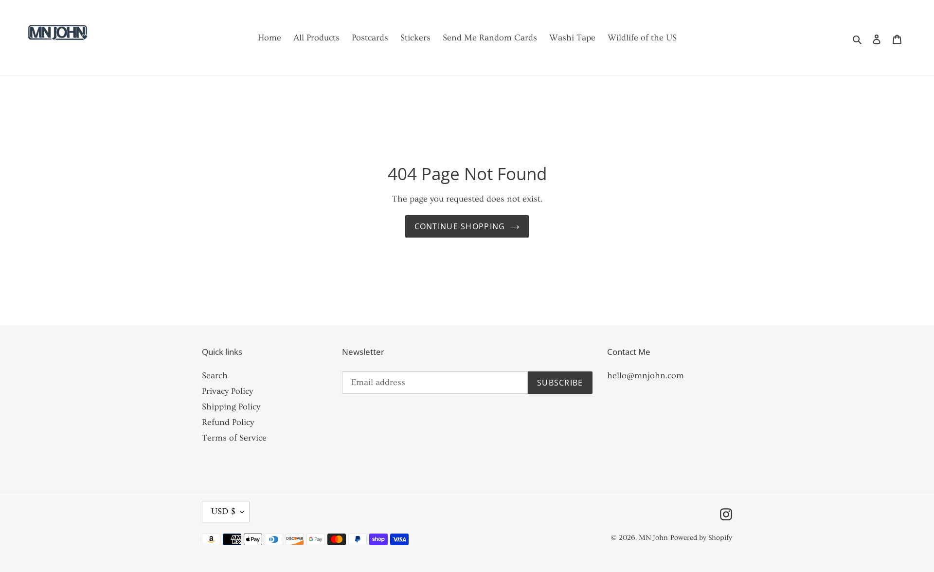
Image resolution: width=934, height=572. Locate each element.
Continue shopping (459, 226)
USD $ (223, 511)
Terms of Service (234, 438)
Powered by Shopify (701, 538)
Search (215, 375)
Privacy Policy (227, 391)
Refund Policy (228, 422)
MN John (653, 538)
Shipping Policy (231, 407)
